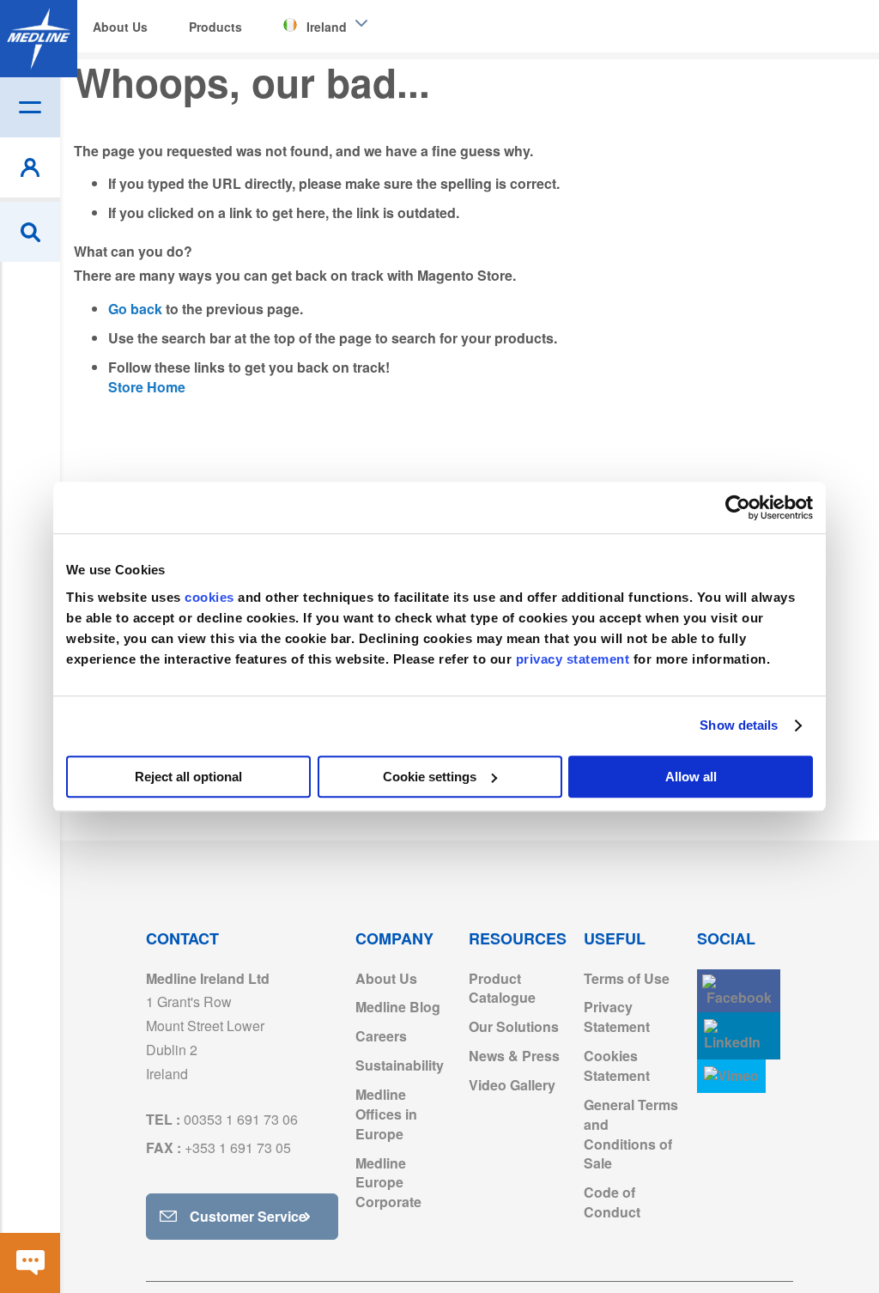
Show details (739, 725)
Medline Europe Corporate (388, 1182)
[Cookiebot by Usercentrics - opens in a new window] (738, 507)
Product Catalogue (502, 988)
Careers (381, 1036)
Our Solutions (514, 1026)
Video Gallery (512, 1085)
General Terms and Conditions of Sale (631, 1134)
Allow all (691, 776)
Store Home (146, 387)
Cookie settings (429, 776)
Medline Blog (397, 1007)
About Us (386, 978)
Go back (135, 309)
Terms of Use (627, 978)
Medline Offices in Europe (386, 1114)
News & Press (514, 1055)
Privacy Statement (617, 1016)
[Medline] (38, 38)
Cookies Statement (617, 1065)
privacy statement (573, 659)
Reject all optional (188, 776)
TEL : (222, 1119)
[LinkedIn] (738, 1035)
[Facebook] (738, 991)
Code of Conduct (612, 1202)
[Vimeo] (731, 1076)
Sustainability (399, 1065)
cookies (211, 597)
